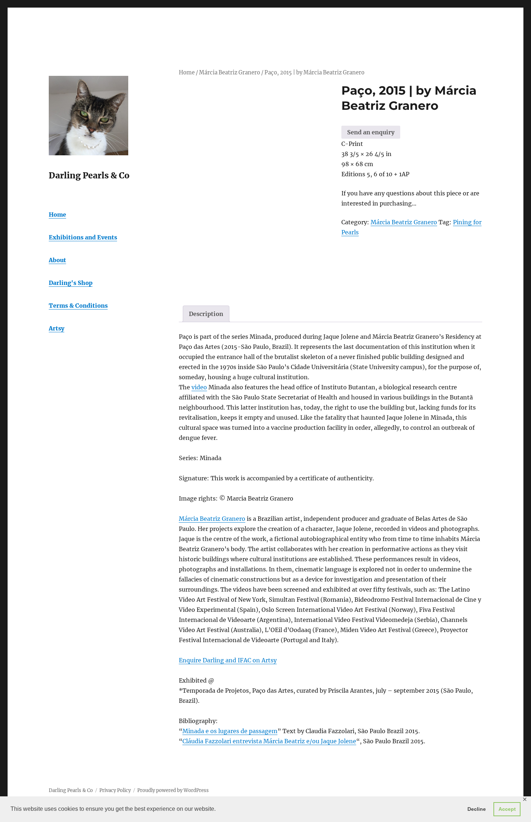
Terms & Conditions (78, 305)
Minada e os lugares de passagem (229, 731)
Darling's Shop (70, 282)
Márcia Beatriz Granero (229, 72)
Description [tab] (206, 313)
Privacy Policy (115, 790)
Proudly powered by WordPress (173, 790)
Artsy (56, 328)
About (57, 260)
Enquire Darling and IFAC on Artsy (228, 660)
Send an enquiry (370, 132)
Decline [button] (476, 809)
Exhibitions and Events (83, 237)
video (199, 387)
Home (187, 72)
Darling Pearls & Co (71, 790)
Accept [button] (507, 809)
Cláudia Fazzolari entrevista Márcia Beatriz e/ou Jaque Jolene (269, 741)
